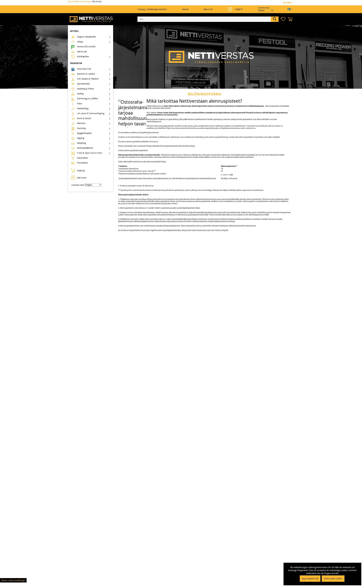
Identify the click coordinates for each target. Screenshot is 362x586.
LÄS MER (287, 2)
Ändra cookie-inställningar (13, 580)
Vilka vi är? (208, 9)
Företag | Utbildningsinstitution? (152, 9)
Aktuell (185, 9)
